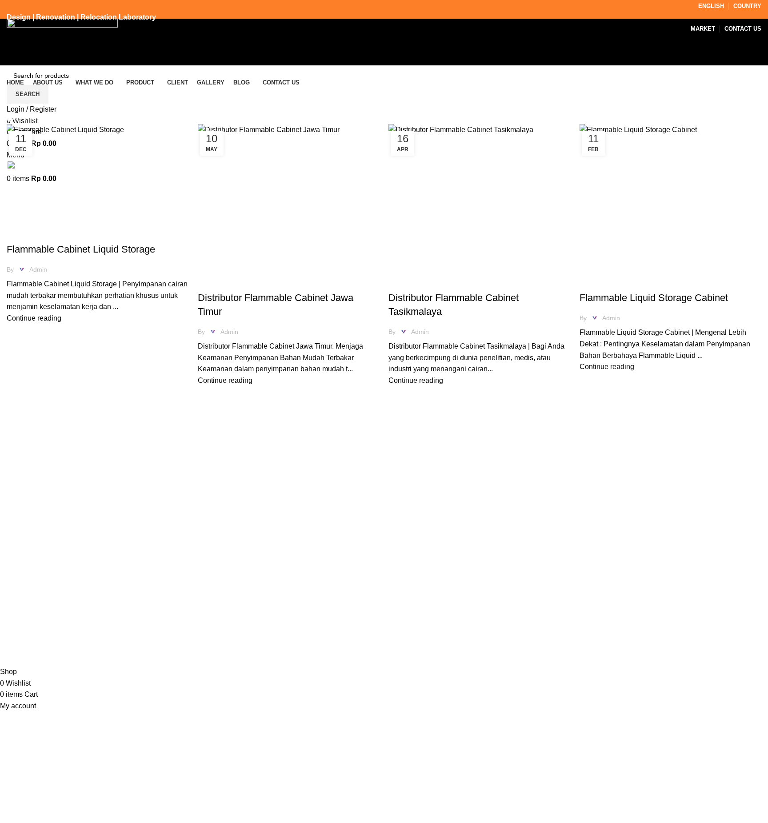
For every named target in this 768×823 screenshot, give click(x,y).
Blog (398, 572)
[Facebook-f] (622, 518)
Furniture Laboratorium (685, 282)
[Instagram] (598, 518)
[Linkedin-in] (646, 518)
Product (403, 539)
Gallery (402, 556)
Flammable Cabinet (40, 233)
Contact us (407, 589)
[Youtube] (670, 518)
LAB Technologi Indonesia (116, 649)
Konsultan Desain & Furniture (77, 660)
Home (14, 118)
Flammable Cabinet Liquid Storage (81, 249)
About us (405, 522)
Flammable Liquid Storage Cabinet (654, 297)
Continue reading (34, 318)
